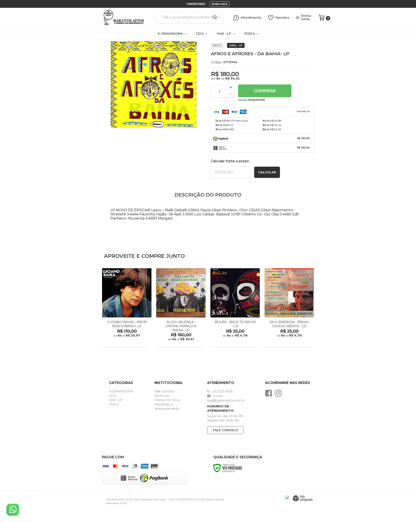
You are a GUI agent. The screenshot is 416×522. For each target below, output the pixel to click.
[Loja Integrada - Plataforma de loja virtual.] (302, 498)
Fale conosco (225, 430)
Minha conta (306, 17)
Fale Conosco (164, 391)
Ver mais (127, 342)
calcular (267, 172)
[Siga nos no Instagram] (279, 393)
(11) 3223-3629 (222, 391)
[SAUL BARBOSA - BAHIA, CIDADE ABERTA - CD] (289, 308)
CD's (112, 396)
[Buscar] (213, 17)
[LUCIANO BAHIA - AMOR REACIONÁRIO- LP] (126, 308)
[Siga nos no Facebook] (269, 393)
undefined (196, 4)
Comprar (265, 90)
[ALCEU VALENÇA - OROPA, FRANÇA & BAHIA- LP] (181, 308)
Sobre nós (161, 396)
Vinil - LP (235, 45)
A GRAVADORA (121, 391)
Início (217, 45)
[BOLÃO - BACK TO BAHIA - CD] (235, 308)
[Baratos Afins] (127, 17)
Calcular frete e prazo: (230, 161)
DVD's (114, 404)
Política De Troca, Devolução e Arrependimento (167, 404)
